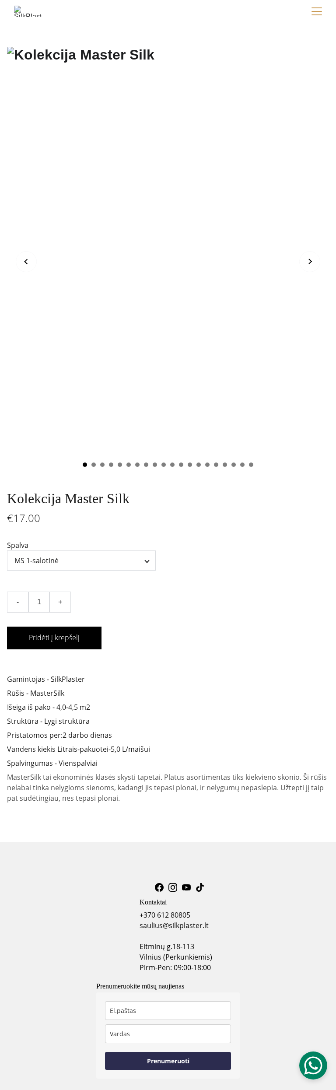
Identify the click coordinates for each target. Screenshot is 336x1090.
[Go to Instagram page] (172, 887)
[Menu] (317, 11)
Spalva (17, 545)
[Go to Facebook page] (159, 887)
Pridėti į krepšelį (54, 637)
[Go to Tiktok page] (200, 887)
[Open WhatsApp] (313, 1065)
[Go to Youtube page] (186, 887)
